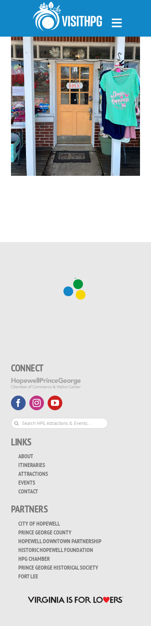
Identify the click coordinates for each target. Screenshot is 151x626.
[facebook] (18, 403)
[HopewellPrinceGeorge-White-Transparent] (46, 381)
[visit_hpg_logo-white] (67, 5)
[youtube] (55, 403)
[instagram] (36, 403)
